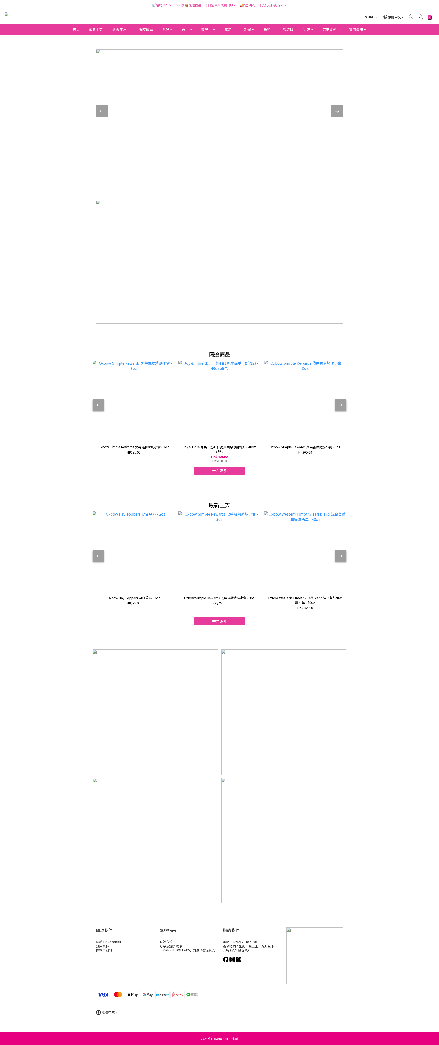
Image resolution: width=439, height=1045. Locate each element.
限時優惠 (146, 29)
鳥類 (266, 29)
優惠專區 (119, 29)
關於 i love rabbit (108, 941)
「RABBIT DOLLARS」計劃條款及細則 (188, 950)
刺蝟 (247, 29)
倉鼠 (185, 29)
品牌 (306, 29)
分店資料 (102, 946)
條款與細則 (104, 950)
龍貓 (227, 29)
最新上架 (96, 29)
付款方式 (166, 941)
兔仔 (165, 29)
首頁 (76, 29)
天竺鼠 (206, 29)
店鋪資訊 (329, 29)
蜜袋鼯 (288, 29)
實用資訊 (356, 29)
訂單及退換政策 (171, 946)
